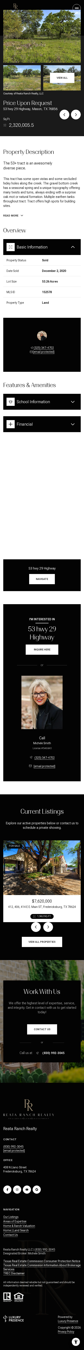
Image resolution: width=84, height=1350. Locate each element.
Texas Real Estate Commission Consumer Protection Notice (41, 1261)
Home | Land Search (16, 1230)
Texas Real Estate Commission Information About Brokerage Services (42, 1267)
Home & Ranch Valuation (19, 1225)
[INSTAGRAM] (17, 1190)
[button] (42, 1029)
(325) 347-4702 (44, 347)
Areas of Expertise (14, 1221)
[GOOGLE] (37, 1190)
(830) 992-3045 (53, 1053)
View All (62, 77)
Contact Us (10, 1234)
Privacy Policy (66, 1331)
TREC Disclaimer (14, 1273)
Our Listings (10, 1217)
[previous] (36, 927)
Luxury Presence (68, 1321)
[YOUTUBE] (27, 1190)
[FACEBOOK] (7, 1190)
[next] (48, 927)
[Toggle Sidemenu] (77, 8)
